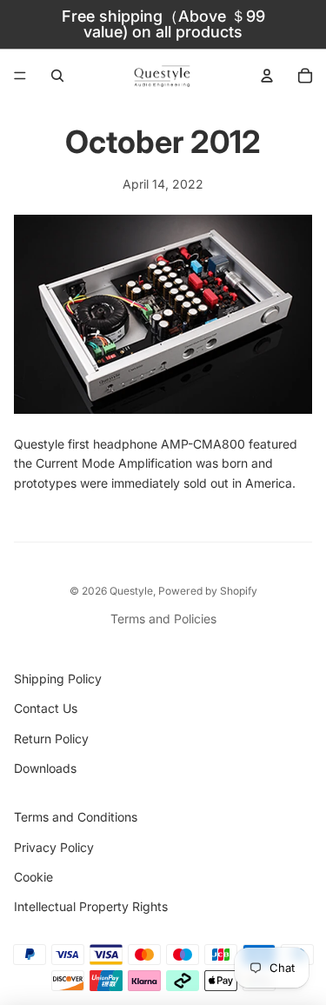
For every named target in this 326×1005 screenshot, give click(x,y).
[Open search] (57, 76)
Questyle (131, 590)
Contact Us (45, 708)
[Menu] (20, 76)
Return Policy (51, 738)
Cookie (33, 876)
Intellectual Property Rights (91, 906)
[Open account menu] (267, 76)
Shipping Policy (58, 678)
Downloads (45, 768)
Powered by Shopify (207, 590)
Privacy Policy (54, 847)
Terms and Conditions (75, 816)
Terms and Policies (163, 618)
